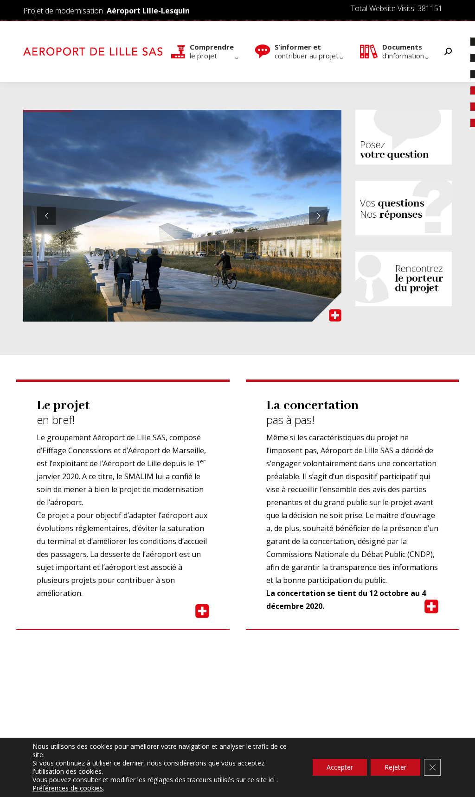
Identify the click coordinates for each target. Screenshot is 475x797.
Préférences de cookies (67, 788)
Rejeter (395, 767)
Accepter (340, 767)
